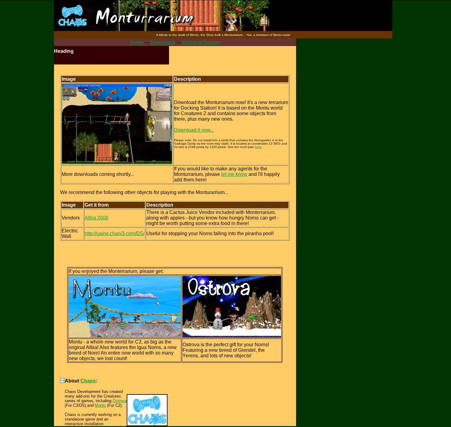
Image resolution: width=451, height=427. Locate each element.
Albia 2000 (96, 217)
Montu (100, 405)
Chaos (88, 380)
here (258, 147)
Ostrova (120, 400)
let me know (234, 174)
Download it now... (194, 130)
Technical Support (200, 42)
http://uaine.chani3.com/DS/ (115, 233)
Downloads (162, 42)
